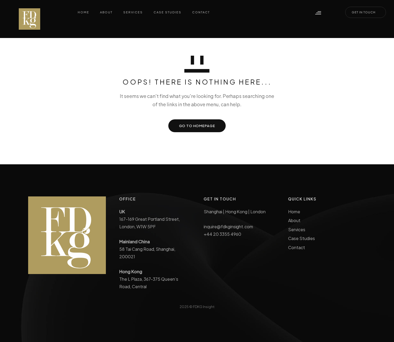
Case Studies (301, 238)
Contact (296, 247)
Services (296, 229)
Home (294, 211)
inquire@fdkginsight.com (228, 226)
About (294, 220)
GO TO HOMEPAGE (197, 126)
